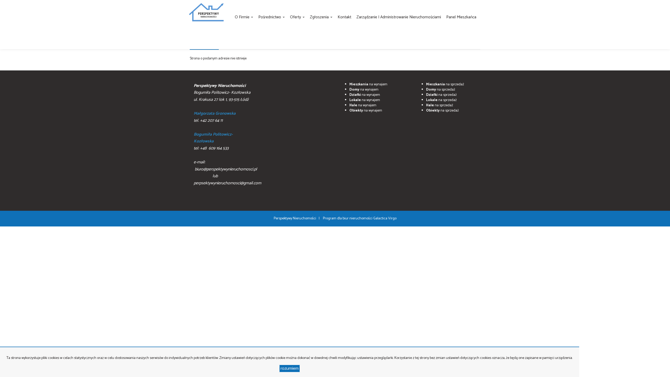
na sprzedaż (445, 84)
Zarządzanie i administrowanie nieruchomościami (398, 17)
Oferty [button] (296, 17)
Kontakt (344, 17)
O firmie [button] (242, 17)
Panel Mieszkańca (461, 17)
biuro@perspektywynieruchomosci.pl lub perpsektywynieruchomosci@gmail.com (227, 176)
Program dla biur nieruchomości (348, 218)
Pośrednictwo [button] (270, 17)
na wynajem (368, 84)
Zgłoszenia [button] (320, 17)
